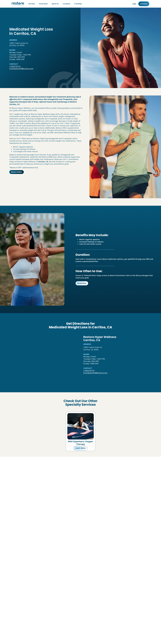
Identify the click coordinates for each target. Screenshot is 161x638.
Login (134, 4)
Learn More (80, 448)
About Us (55, 4)
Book (143, 4)
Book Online (16, 172)
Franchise (78, 4)
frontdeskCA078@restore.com (21, 68)
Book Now (81, 283)
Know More (43, 4)
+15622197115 (14, 66)
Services (31, 4)
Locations (66, 4)
